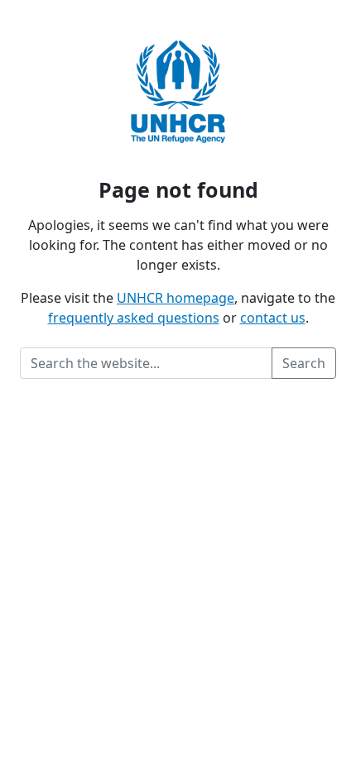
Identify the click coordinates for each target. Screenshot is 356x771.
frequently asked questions (133, 318)
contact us (272, 318)
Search (303, 363)
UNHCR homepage (175, 298)
